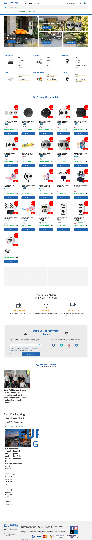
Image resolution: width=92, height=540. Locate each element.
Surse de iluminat (29, 531)
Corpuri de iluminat (37, 531)
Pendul (76, 74)
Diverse (55, 531)
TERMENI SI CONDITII (25, 527)
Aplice (48, 58)
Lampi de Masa (50, 76)
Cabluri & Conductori (31, 532)
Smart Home (23, 531)
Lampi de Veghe (50, 78)
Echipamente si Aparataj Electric (48, 531)
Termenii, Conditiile (26, 348)
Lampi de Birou (22, 60)
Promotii (16, 12)
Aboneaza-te (32, 354)
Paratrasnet (63, 531)
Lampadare (21, 58)
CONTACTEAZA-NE (33, 527)
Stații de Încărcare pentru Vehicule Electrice (48, 532)
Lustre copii (49, 74)
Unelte (59, 531)
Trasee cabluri (23, 532)
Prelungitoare (50, 67)
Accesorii (37, 532)
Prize (19, 62)
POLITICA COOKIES (57, 526)
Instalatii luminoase (79, 81)
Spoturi (76, 63)
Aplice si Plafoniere (51, 79)
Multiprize (20, 67)
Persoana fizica (14, 353)
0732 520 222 (29, 3)
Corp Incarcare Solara (80, 79)
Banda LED (77, 62)
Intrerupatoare (21, 63)
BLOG (35, 12)
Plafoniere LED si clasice (81, 65)
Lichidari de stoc (26, 12)
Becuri (19, 65)
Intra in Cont (68, 3)
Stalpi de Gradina (79, 78)
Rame (48, 65)
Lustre (19, 57)
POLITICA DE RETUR (30, 526)
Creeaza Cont (75, 3)
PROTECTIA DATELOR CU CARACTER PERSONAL (43, 526)
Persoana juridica (14, 355)
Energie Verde (59, 532)
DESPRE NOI (23, 526)
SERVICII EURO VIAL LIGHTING (43, 527)
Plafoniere (20, 74)
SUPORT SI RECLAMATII (25, 536)
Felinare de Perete (79, 76)
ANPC (62, 526)
